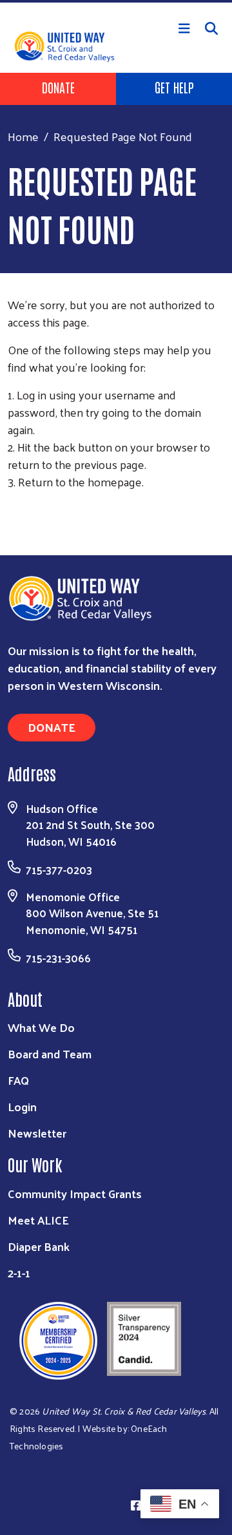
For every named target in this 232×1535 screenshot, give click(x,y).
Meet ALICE (38, 1220)
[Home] (116, 1)
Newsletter (37, 1133)
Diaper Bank (39, 1246)
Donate (58, 87)
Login (22, 1106)
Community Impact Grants (75, 1193)
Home (23, 136)
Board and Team (50, 1053)
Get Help (174, 87)
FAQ (18, 1080)
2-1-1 (19, 1272)
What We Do (41, 1027)
